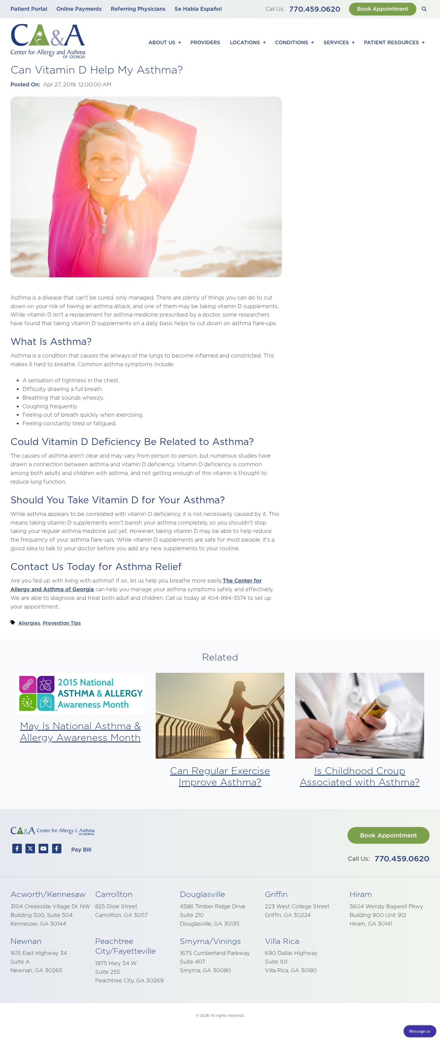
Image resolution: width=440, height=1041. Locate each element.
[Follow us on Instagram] (56, 850)
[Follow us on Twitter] (30, 850)
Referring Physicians (138, 9)
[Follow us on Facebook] (17, 850)
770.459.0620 (314, 9)
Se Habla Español (198, 9)
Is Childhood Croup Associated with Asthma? (360, 776)
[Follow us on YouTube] (43, 850)
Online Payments (79, 9)
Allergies (29, 623)
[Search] (424, 9)
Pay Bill (81, 849)
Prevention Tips (62, 623)
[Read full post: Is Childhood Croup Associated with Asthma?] (359, 717)
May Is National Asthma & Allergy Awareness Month (80, 731)
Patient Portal (28, 9)
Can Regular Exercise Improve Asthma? (220, 776)
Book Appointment (382, 9)
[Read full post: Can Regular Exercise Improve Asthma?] (220, 717)
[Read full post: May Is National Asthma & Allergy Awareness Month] (80, 695)
